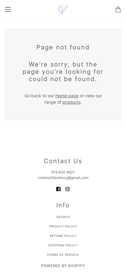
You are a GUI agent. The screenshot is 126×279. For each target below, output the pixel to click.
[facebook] (58, 188)
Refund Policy (63, 236)
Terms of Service (63, 254)
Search (63, 217)
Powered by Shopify (63, 266)
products (71, 102)
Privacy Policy (63, 226)
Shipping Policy (63, 245)
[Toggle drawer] (8, 9)
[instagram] (67, 188)
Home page (67, 95)
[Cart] (118, 9)
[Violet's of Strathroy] (63, 9)
